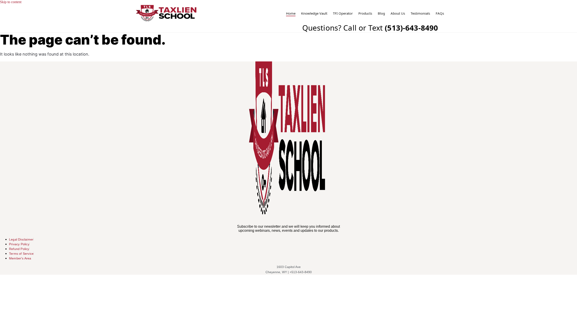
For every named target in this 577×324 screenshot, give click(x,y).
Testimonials (420, 13)
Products (365, 13)
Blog (381, 13)
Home (290, 13)
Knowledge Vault (314, 13)
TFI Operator (343, 13)
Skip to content (10, 2)
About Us (398, 13)
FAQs (440, 13)
